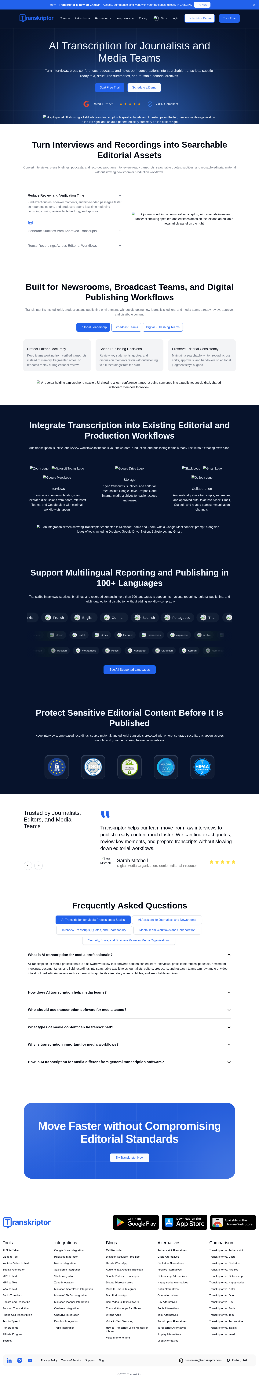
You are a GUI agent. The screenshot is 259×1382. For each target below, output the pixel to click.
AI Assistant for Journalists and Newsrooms (167, 919)
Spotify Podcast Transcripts (122, 1276)
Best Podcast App (116, 1295)
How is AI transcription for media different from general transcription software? (96, 1062)
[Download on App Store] (184, 1222)
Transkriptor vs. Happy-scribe (227, 1282)
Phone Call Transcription (17, 1314)
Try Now (202, 4)
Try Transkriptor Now (130, 1157)
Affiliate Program (13, 1334)
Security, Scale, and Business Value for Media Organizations (129, 940)
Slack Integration (64, 1276)
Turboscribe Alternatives (172, 1327)
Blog (101, 1360)
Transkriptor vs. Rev (221, 1301)
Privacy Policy (49, 1360)
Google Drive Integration (69, 1250)
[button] (159, 18)
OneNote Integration (66, 1308)
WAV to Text (10, 1288)
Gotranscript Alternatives (172, 1276)
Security (7, 1340)
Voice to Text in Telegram (121, 1288)
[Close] (254, 5)
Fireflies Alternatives (170, 1269)
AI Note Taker (11, 1250)
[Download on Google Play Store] (136, 1222)
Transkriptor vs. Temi (221, 1314)
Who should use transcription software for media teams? (77, 1010)
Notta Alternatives (168, 1288)
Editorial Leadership (93, 327)
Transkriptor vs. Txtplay (223, 1327)
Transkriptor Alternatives (172, 1321)
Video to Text (10, 1256)
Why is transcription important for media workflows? (73, 1044)
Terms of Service (71, 1360)
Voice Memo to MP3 (118, 1337)
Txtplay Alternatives (169, 1334)
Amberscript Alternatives (172, 1250)
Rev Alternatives (167, 1301)
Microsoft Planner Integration (71, 1301)
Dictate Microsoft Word (119, 1282)
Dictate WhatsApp (116, 1263)
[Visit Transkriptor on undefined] (9, 1360)
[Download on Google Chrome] (233, 1222)
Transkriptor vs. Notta (222, 1288)
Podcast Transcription (16, 1308)
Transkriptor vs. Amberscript (226, 1250)
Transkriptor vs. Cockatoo (224, 1263)
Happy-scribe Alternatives (173, 1282)
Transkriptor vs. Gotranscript (226, 1276)
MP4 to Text (10, 1282)
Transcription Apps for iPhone (123, 1308)
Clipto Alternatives (168, 1256)
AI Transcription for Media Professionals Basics (93, 919)
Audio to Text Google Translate (124, 1269)
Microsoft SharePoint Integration (73, 1288)
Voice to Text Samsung (119, 1321)
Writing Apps (113, 1314)
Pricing (143, 18)
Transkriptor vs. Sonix (222, 1308)
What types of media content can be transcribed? (70, 1027)
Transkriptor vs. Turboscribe (226, 1321)
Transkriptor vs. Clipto (222, 1256)
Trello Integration (64, 1327)
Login (175, 18)
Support (90, 1360)
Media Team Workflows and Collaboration (167, 930)
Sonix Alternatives (168, 1308)
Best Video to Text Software (122, 1301)
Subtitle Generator (14, 1269)
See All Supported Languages (129, 669)
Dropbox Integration (66, 1321)
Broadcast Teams (126, 327)
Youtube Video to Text (16, 1263)
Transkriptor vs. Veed (222, 1334)
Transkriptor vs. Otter (222, 1295)
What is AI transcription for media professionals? (70, 955)
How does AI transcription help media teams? (67, 992)
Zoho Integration (64, 1282)
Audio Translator (12, 1295)
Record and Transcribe (16, 1301)
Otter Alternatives (168, 1295)
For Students (10, 1327)
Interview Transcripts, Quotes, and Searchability (94, 930)
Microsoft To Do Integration (70, 1295)
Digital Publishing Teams (163, 327)
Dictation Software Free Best (123, 1256)
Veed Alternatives (168, 1340)
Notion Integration (65, 1263)
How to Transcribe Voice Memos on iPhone (127, 1329)
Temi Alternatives (168, 1314)
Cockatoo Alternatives (171, 1263)
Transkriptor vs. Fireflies (223, 1269)
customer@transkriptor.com (203, 1360)
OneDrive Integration (66, 1314)
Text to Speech (11, 1321)
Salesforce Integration (67, 1269)
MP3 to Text (10, 1276)
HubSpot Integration (66, 1256)
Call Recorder (114, 1250)
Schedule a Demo (199, 18)
